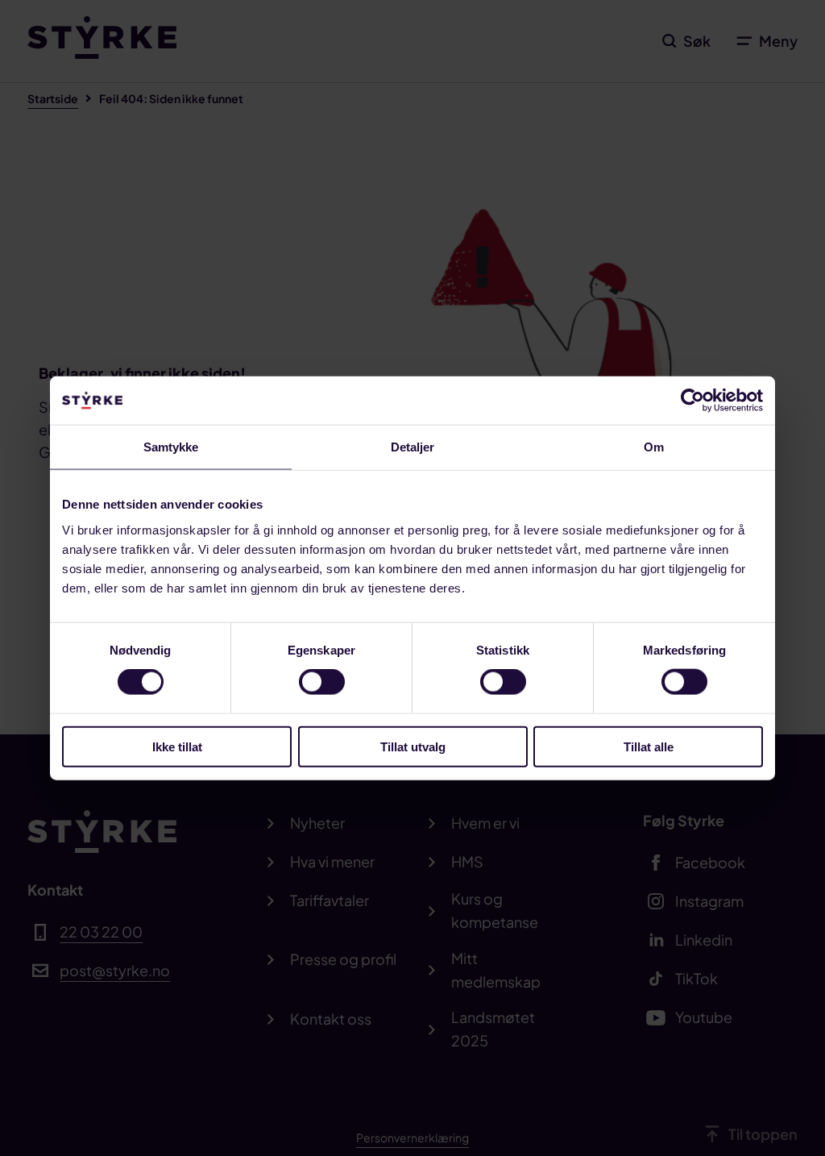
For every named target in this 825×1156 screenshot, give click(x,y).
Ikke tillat (177, 746)
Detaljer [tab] (413, 447)
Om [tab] (654, 447)
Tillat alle (649, 746)
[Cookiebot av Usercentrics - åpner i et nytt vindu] (692, 401)
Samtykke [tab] (171, 447)
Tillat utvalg (413, 746)
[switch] (322, 682)
